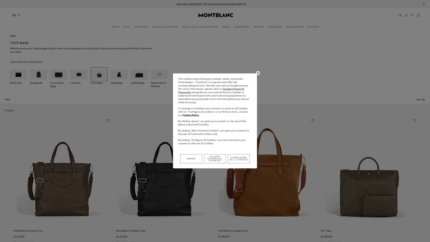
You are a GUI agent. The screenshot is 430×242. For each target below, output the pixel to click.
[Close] (258, 73)
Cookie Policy (191, 115)
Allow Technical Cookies (215, 159)
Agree (191, 159)
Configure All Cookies (239, 159)
